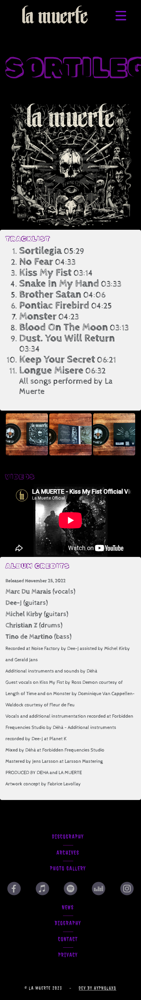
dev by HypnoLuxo (97, 988)
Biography (68, 923)
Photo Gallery (68, 868)
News (68, 907)
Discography (68, 837)
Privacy (68, 955)
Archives (67, 853)
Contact (68, 939)
